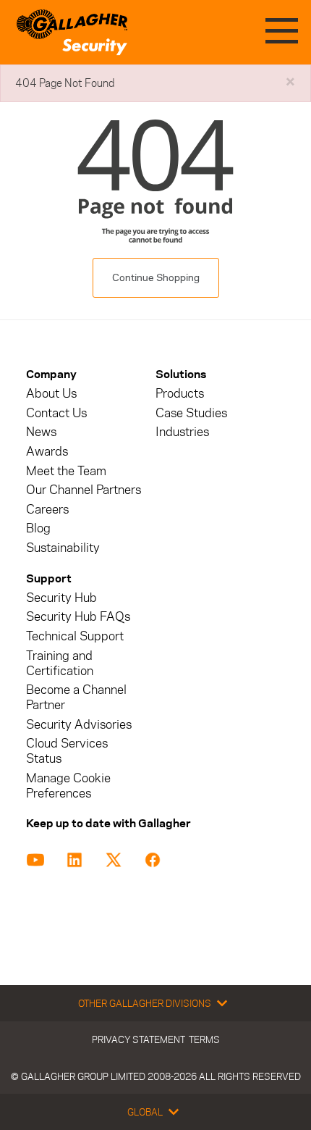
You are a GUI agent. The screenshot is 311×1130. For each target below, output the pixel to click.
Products (180, 393)
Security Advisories (79, 724)
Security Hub (61, 598)
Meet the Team (66, 471)
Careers (47, 509)
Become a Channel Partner (76, 697)
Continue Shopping (156, 278)
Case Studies (191, 413)
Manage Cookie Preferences (68, 786)
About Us (51, 393)
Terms (204, 1039)
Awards (47, 451)
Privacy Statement (138, 1039)
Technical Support (75, 636)
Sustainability (63, 548)
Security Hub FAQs (78, 616)
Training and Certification (59, 663)
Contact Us (56, 413)
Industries (182, 432)
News (41, 432)
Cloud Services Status (67, 751)
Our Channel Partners (83, 490)
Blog (38, 528)
